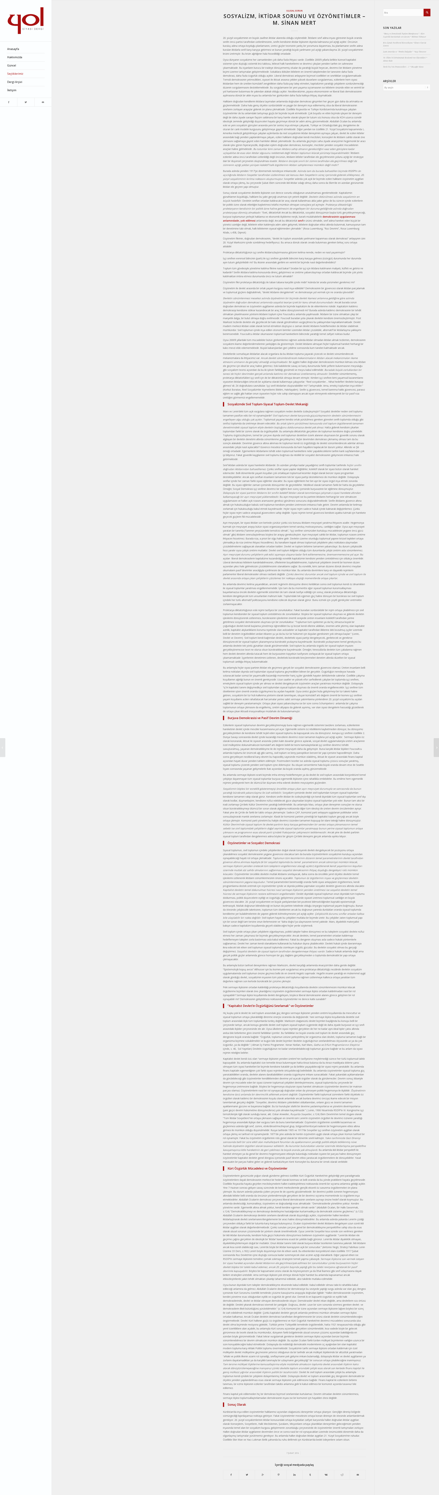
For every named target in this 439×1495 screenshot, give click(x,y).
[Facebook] (8, 102)
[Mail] (42, 102)
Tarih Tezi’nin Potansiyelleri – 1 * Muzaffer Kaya (403, 66)
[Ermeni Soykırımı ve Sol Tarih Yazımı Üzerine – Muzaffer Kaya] (2, 747)
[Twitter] (25, 102)
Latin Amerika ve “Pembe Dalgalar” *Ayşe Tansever (404, 51)
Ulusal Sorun (294, 10)
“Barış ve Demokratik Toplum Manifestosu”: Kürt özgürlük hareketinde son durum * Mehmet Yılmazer (404, 35)
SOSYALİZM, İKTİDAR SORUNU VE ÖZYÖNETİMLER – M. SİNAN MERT (294, 19)
